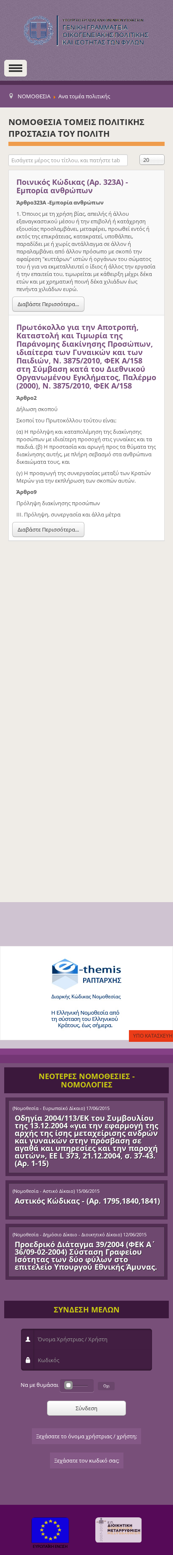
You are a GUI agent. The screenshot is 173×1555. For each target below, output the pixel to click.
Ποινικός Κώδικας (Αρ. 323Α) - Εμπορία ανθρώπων (72, 186)
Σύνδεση (86, 1408)
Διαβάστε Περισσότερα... (48, 304)
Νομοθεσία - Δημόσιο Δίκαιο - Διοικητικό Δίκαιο (67, 1235)
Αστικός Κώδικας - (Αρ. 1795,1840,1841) (87, 1201)
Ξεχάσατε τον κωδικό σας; (86, 1460)
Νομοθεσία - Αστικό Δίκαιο (43, 1191)
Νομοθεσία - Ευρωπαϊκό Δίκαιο (49, 1108)
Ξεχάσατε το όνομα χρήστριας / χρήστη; (86, 1436)
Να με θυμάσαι (39, 1385)
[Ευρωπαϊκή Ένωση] (50, 1533)
